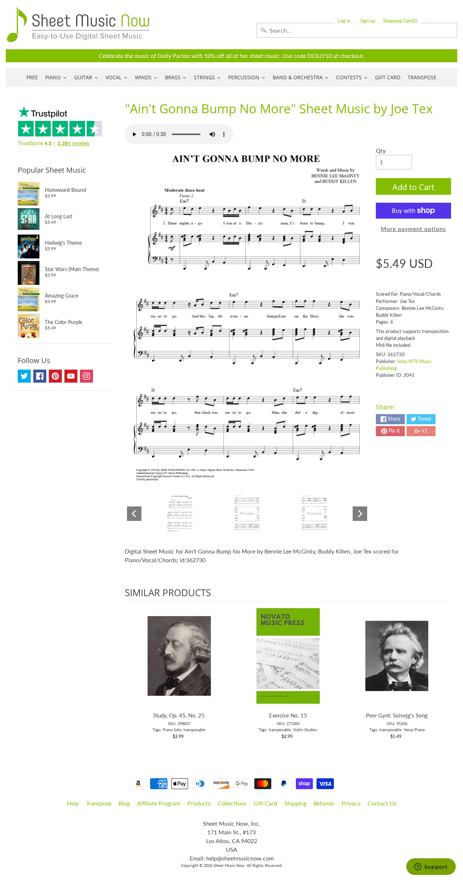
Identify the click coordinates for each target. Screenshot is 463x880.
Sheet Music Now (229, 865)
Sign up (367, 20)
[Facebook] (39, 376)
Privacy (350, 803)
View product (179, 663)
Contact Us (382, 803)
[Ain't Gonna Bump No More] (180, 513)
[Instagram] (86, 376)
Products (199, 803)
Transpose (98, 803)
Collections (232, 803)
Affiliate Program (158, 803)
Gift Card (265, 803)
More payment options (413, 228)
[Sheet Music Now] (78, 24)
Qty (381, 150)
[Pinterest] (55, 376)
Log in (344, 20)
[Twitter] (24, 376)
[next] (444, 674)
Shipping (295, 803)
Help (73, 803)
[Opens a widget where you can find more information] (431, 867)
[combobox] (356, 30)
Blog (124, 803)
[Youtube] (70, 376)
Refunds (324, 803)
